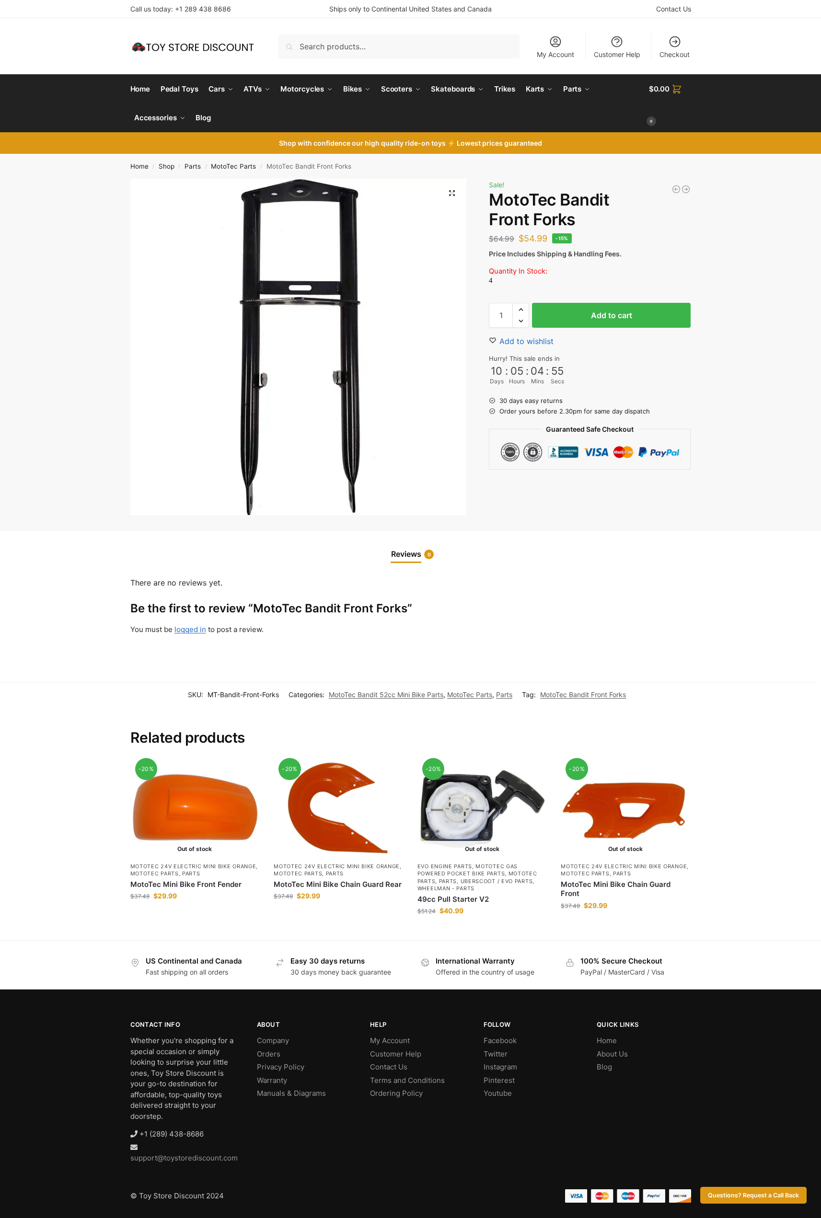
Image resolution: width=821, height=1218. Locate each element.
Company (273, 1040)
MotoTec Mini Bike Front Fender (186, 884)
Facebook (500, 1040)
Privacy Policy (280, 1066)
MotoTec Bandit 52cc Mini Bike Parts (386, 694)
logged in (190, 629)
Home (139, 166)
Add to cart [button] (338, 916)
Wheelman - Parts (445, 888)
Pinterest (499, 1080)
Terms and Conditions (407, 1080)
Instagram (500, 1066)
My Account (555, 54)
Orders (268, 1053)
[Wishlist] (245, 775)
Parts (193, 166)
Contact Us (673, 9)
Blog (604, 1066)
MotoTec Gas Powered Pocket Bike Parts (467, 870)
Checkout (674, 54)
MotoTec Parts (233, 166)
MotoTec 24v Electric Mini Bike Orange (193, 866)
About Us (612, 1053)
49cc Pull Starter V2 (453, 899)
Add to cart (611, 315)
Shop (166, 166)
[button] (670, 103)
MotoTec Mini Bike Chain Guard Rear (338, 884)
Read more (194, 916)
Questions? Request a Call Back (753, 1195)
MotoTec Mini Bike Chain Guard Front (616, 889)
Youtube (498, 1093)
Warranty (272, 1080)
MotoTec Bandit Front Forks (583, 694)
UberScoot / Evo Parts (497, 881)
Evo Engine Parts (444, 866)
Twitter (496, 1053)
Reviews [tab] (411, 554)
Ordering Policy (396, 1093)
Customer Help (617, 54)
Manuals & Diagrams (291, 1093)
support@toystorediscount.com (184, 1157)
